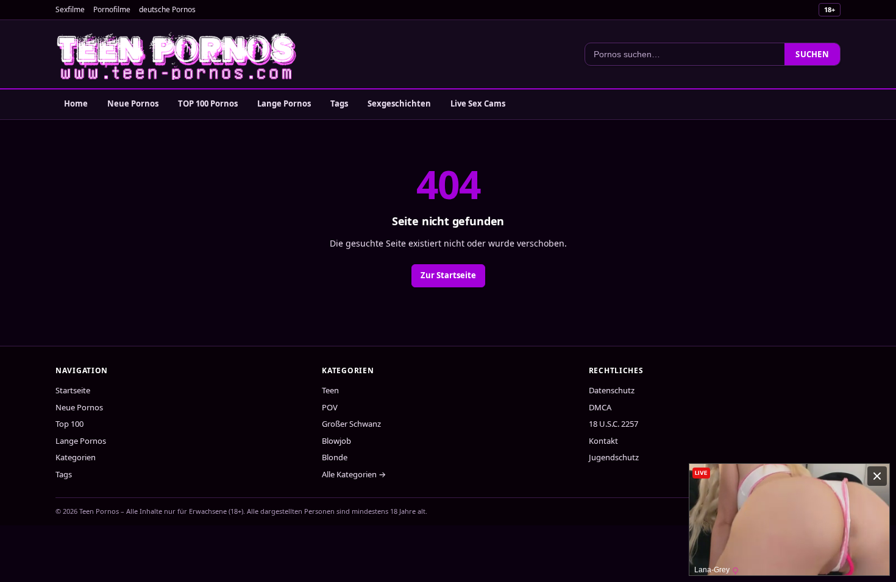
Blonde (334, 457)
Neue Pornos (132, 103)
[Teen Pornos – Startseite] (177, 54)
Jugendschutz (614, 457)
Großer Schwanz (351, 423)
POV (330, 407)
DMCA (600, 407)
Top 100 (69, 423)
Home (76, 103)
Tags (339, 103)
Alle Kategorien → (354, 474)
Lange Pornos (284, 103)
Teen (330, 390)
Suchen (812, 54)
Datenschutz (612, 390)
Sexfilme (70, 9)
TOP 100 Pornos (208, 103)
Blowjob (336, 440)
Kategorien (75, 457)
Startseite (72, 390)
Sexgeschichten (399, 103)
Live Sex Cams (477, 103)
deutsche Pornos (167, 9)
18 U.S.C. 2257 (613, 423)
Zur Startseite (448, 275)
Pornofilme (111, 9)
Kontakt (603, 440)
